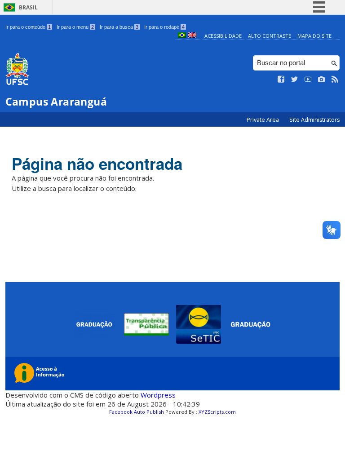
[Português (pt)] (182, 35)
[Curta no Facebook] (281, 79)
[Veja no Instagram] (321, 79)
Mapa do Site (314, 35)
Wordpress (158, 394)
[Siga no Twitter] (294, 79)
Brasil (28, 7)
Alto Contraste (269, 35)
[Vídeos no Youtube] (308, 79)
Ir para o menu (75, 27)
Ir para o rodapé (164, 27)
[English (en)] (192, 35)
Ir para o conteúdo (28, 27)
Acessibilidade (223, 35)
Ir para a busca (119, 27)
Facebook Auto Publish (136, 411)
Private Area (263, 120)
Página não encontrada (97, 163)
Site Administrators (314, 120)
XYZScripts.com (217, 411)
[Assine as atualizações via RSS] (335, 79)
